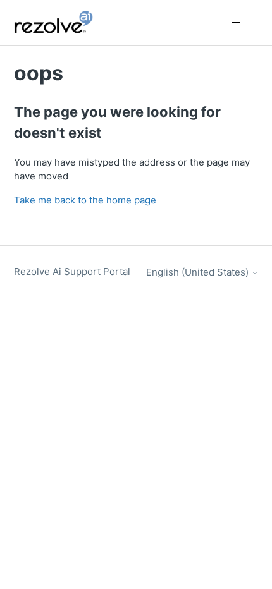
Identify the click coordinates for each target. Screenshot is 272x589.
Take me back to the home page (85, 200)
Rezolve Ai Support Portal (72, 271)
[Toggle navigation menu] (236, 23)
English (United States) (198, 272)
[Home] (61, 22)
